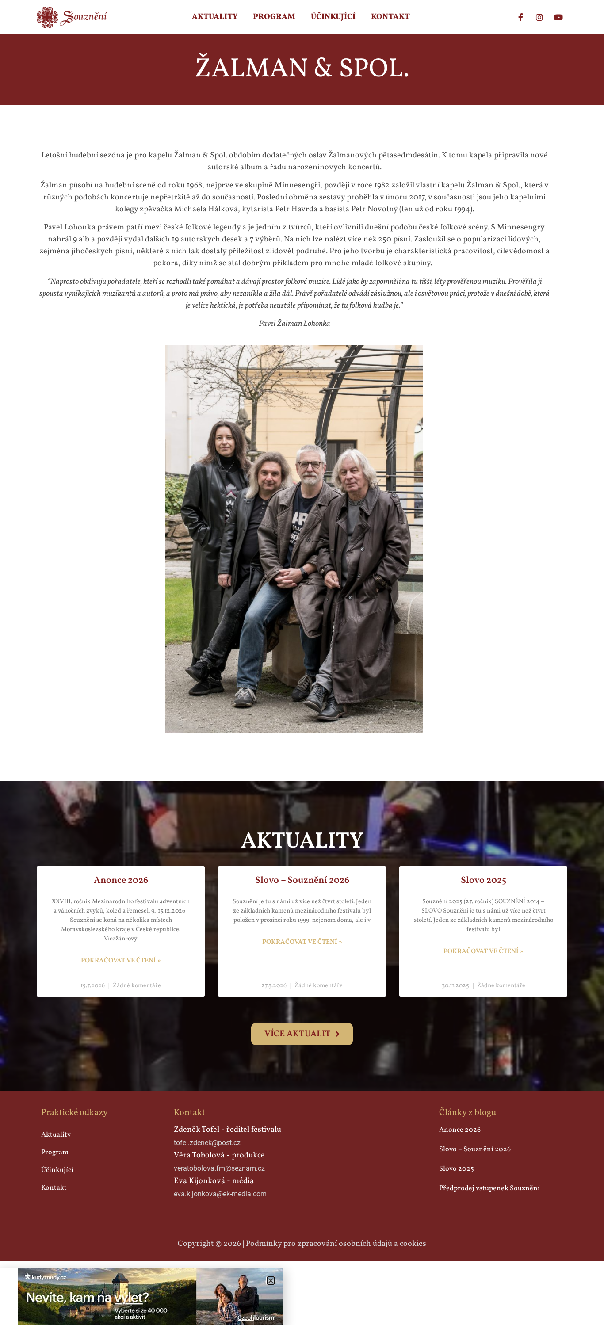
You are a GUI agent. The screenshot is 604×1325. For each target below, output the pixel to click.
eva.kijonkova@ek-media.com (220, 1194)
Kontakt (390, 17)
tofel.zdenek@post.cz (207, 1142)
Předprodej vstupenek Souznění (489, 1188)
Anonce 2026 (121, 880)
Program (274, 17)
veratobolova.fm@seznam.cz (219, 1168)
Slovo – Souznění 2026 (302, 880)
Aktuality (214, 17)
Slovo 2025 (483, 880)
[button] (271, 1280)
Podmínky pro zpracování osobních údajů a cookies (336, 1243)
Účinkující (333, 17)
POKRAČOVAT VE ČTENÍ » (121, 961)
